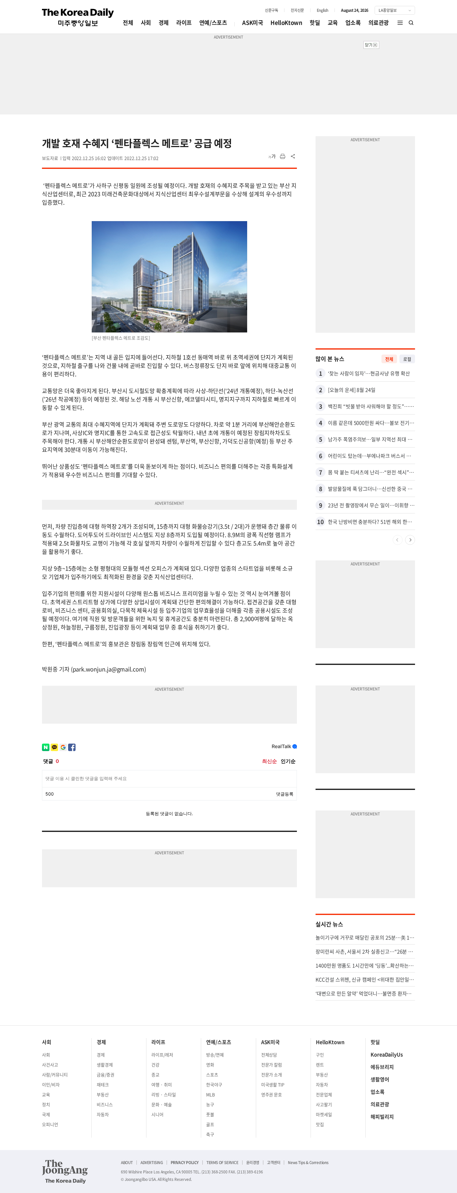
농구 (210, 1104)
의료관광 (378, 22)
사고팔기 (324, 1104)
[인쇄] (282, 156)
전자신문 (297, 10)
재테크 (103, 1084)
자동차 (103, 1114)
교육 (333, 22)
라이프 (184, 22)
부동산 (103, 1094)
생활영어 (380, 1079)
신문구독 (271, 10)
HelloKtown (286, 22)
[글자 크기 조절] (272, 156)
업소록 (353, 22)
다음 (410, 540)
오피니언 (50, 1124)
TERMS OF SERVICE (222, 1162)
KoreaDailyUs (387, 1054)
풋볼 (210, 1114)
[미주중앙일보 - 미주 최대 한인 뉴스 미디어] (78, 17)
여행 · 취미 (161, 1084)
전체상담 (269, 1054)
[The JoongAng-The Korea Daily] (65, 1171)
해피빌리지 (382, 1116)
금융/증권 (105, 1074)
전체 (128, 22)
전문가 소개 (271, 1074)
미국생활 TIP (273, 1084)
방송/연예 (215, 1054)
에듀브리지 (382, 1066)
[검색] (411, 22)
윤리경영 (252, 1162)
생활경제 (105, 1064)
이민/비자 (51, 1084)
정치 (46, 1104)
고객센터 (273, 1162)
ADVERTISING (152, 1162)
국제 (46, 1114)
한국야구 (214, 1084)
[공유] (293, 156)
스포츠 (212, 1074)
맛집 (320, 1124)
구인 (320, 1054)
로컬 (407, 359)
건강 (155, 1064)
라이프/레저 (162, 1054)
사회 (146, 22)
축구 (210, 1134)
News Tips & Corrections (308, 1162)
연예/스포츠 (213, 22)
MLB (210, 1094)
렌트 (320, 1064)
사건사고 (50, 1064)
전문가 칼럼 (271, 1064)
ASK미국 (252, 22)
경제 (164, 22)
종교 (155, 1074)
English (322, 10)
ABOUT (127, 1162)
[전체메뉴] (400, 22)
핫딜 (315, 22)
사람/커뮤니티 (55, 1074)
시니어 (157, 1114)
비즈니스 (105, 1104)
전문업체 (324, 1094)
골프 (210, 1124)
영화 (210, 1064)
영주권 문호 (271, 1094)
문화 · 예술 (161, 1104)
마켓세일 (324, 1114)
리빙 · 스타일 (163, 1094)
